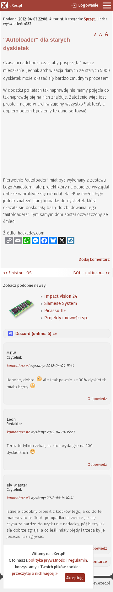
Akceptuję (74, 577)
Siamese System (60, 303)
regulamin (77, 560)
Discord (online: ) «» (36, 333)
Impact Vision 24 (60, 296)
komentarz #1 (18, 365)
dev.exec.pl (100, 583)
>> (107, 272)
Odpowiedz (97, 399)
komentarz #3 (18, 498)
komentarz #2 (18, 432)
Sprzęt (89, 19)
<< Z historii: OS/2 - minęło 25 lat (19, 272)
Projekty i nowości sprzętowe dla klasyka (67, 318)
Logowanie (88, 5)
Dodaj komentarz (94, 259)
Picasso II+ (55, 310)
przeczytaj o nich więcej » (35, 573)
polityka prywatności (47, 560)
